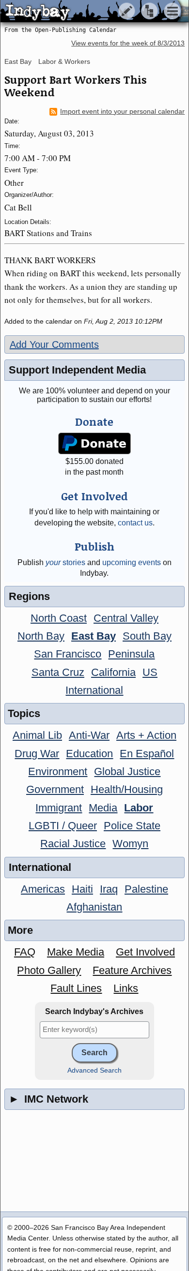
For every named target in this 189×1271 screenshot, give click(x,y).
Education (89, 754)
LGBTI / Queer (63, 826)
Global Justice (127, 771)
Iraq (109, 889)
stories (65, 562)
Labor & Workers (64, 61)
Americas (43, 889)
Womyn (130, 843)
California (113, 672)
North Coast (59, 618)
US (150, 672)
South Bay (147, 636)
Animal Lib (37, 735)
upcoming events (131, 562)
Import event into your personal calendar (122, 111)
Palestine (146, 889)
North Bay (40, 636)
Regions (29, 596)
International (94, 690)
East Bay (18, 61)
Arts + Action (146, 735)
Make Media (75, 952)
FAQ (24, 952)
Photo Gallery (49, 970)
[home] (90, 11)
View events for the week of (128, 43)
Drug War (37, 754)
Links (125, 988)
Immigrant (58, 808)
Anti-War (89, 735)
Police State (132, 826)
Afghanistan (94, 907)
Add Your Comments (54, 344)
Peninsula (131, 654)
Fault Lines (76, 988)
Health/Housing (127, 789)
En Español (147, 754)
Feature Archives (132, 970)
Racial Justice (73, 843)
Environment (57, 771)
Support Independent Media (77, 370)
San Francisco (67, 654)
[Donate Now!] (94, 443)
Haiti (82, 889)
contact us (135, 523)
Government (55, 789)
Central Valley (126, 618)
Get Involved (145, 952)
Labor (138, 808)
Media (103, 808)
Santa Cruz (58, 672)
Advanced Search (94, 1070)
